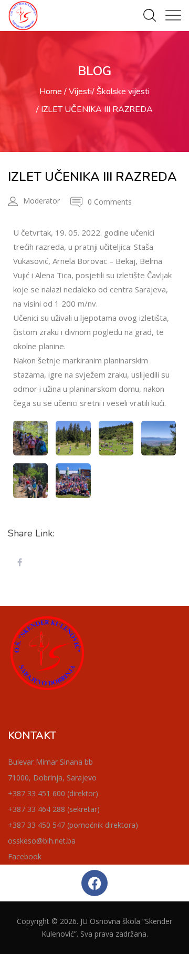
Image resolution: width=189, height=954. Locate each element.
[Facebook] (94, 883)
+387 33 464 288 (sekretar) (54, 809)
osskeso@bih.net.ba (42, 841)
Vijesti (80, 91)
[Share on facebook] (19, 562)
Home (50, 91)
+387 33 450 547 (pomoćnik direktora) (73, 825)
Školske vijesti (123, 91)
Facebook (24, 856)
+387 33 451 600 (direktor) (53, 793)
